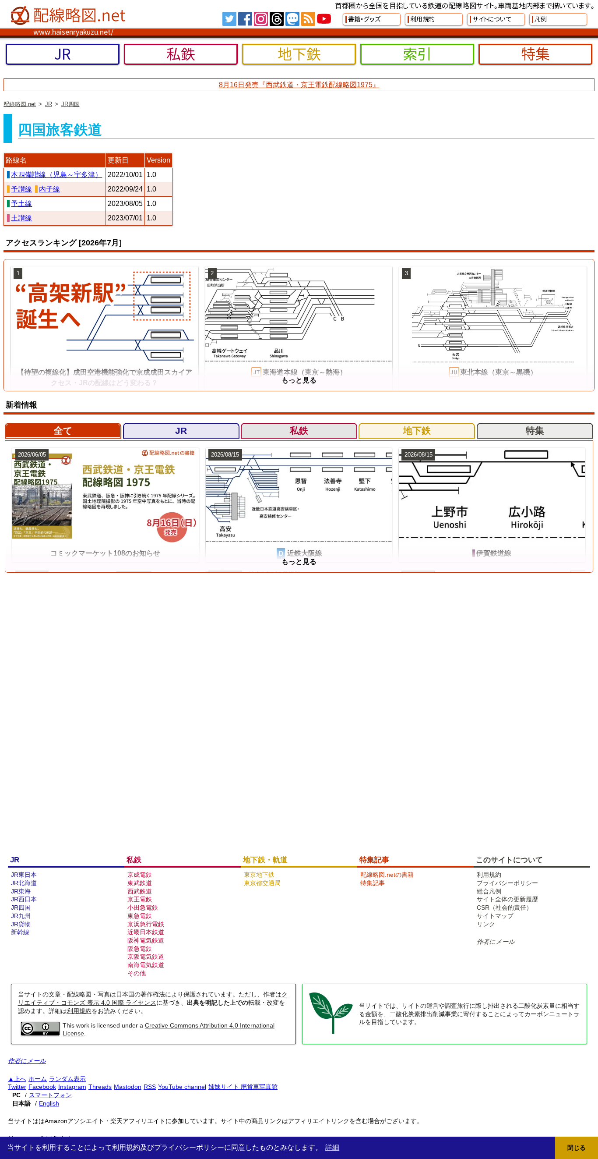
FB (245, 19)
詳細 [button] (332, 1147)
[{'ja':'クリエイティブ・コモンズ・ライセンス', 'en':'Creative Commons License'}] (40, 1033)
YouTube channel (182, 1086)
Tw (229, 19)
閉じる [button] (576, 1147)
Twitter (17, 1086)
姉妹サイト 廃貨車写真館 (243, 1086)
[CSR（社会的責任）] (331, 1032)
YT (324, 19)
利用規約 (79, 1010)
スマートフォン (50, 1095)
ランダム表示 (67, 1078)
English (49, 1103)
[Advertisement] (275, 711)
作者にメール (496, 941)
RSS (308, 19)
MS (292, 19)
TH (277, 19)
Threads (100, 1086)
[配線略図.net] (69, 15)
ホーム (37, 1078)
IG (261, 19)
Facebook (42, 1086)
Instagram (72, 1086)
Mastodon (127, 1086)
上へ (20, 1078)
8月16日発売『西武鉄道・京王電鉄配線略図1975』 (299, 85)
